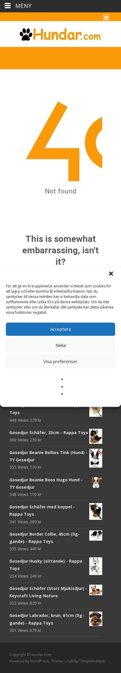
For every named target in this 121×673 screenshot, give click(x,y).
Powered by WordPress (29, 661)
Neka (61, 345)
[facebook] (106, 18)
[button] (111, 274)
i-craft (69, 661)
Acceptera (60, 329)
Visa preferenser (60, 361)
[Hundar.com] (60, 33)
